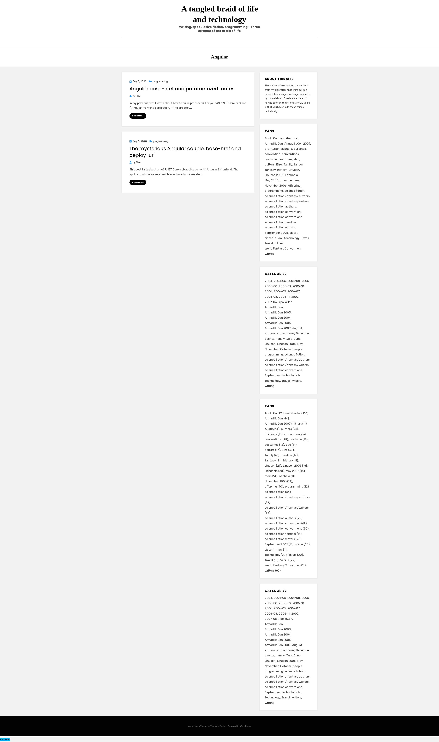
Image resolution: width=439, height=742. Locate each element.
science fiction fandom (280, 222)
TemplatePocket (218, 726)
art (267, 148)
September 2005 (276, 232)
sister (293, 232)
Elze (279, 164)
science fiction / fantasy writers (287, 201)
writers (270, 253)
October (285, 349)
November (271, 349)
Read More (138, 116)
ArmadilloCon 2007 (297, 143)
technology (291, 238)
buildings (300, 148)
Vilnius (279, 243)
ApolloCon (271, 138)
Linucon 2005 (274, 175)
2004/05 (280, 281)
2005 (305, 281)
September (272, 375)
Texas (305, 238)
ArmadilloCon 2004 (278, 317)
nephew (293, 180)
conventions (290, 154)
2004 (268, 281)
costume (271, 159)
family (288, 164)
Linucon (293, 169)
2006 (268, 291)
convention (272, 154)
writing (269, 386)
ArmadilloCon (274, 143)
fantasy (270, 169)
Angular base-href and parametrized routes (182, 88)
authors (286, 148)
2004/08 (294, 281)
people (297, 349)
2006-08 (271, 296)
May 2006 (271, 180)
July (289, 338)
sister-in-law (273, 238)
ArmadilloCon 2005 (278, 323)
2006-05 (280, 291)
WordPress (245, 726)
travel (269, 243)
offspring (294, 185)
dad (296, 159)
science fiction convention (283, 211)
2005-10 (298, 286)
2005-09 (285, 286)
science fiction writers (280, 227)
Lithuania (291, 175)
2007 (294, 296)
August (297, 328)
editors (270, 164)
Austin (275, 148)
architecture (288, 138)
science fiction (294, 190)
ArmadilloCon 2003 (278, 312)
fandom (299, 164)
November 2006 (276, 185)
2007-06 (271, 302)
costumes (285, 159)
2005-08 (271, 286)
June (297, 338)
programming (160, 81)
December (303, 333)
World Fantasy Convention (283, 248)
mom (283, 180)
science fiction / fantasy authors (287, 196)
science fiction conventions (283, 217)
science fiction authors (280, 206)
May (300, 344)
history (282, 169)
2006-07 (294, 291)
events (269, 338)
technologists (291, 375)
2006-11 (284, 296)
